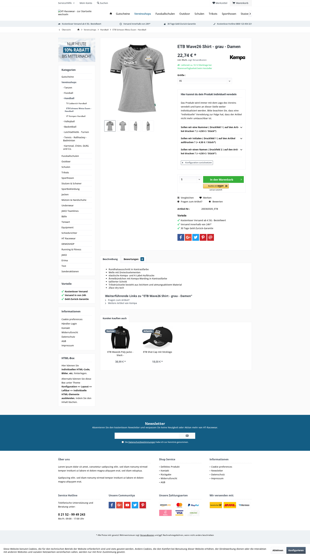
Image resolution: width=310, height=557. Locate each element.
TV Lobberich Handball (76, 103)
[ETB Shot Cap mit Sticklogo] (157, 337)
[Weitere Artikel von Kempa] (237, 58)
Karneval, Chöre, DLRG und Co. (76, 147)
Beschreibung (110, 259)
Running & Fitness (71, 249)
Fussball (68, 92)
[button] (216, 187)
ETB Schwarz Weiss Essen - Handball (78, 110)
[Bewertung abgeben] (203, 51)
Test (64, 265)
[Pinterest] (203, 237)
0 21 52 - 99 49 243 (71, 514)
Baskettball (70, 126)
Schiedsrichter (69, 232)
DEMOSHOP (68, 243)
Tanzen (68, 87)
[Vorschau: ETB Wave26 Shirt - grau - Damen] (110, 126)
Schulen (66, 166)
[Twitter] (195, 237)
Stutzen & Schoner (72, 183)
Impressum (68, 345)
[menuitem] (241, 3)
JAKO (64, 254)
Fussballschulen (70, 155)
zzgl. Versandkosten (197, 60)
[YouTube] (127, 505)
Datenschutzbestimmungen (141, 442)
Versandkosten (147, 535)
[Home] (111, 14)
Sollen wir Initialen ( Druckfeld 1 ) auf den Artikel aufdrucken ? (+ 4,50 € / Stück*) (208, 140)
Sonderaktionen (70, 271)
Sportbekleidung (71, 188)
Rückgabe (166, 474)
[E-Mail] (210, 237)
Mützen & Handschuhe (74, 199)
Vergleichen (187, 197)
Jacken (65, 194)
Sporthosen (68, 177)
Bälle (64, 216)
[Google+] (188, 237)
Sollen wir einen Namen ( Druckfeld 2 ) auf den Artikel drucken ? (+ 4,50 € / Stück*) (209, 151)
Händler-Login (69, 323)
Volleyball (69, 121)
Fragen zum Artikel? (191, 201)
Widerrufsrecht (70, 332)
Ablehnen (278, 550)
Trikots (65, 172)
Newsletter (217, 470)
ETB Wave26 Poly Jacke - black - (120, 353)
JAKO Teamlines (70, 210)
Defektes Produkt (170, 466)
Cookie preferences (72, 319)
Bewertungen (133, 259)
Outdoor (66, 161)
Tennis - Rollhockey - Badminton (75, 139)
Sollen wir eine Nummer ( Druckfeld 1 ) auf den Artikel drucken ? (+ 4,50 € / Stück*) (210, 129)
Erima (65, 260)
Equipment (67, 227)
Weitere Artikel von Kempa (122, 303)
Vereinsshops (69, 82)
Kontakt (66, 328)
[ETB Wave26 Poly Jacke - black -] (120, 337)
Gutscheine (68, 76)
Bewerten (217, 201)
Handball (69, 98)
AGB (64, 341)
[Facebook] (180, 237)
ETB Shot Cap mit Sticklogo (157, 351)
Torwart (66, 221)
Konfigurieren (296, 550)
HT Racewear (69, 238)
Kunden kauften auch (115, 318)
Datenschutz (68, 336)
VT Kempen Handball (75, 116)
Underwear (68, 205)
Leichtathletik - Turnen (76, 132)
